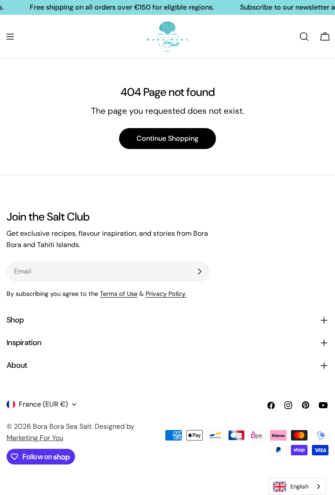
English (299, 486)
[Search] (304, 36)
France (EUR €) (43, 404)
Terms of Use (118, 294)
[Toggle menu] (10, 36)
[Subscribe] (199, 271)
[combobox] (297, 486)
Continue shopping (167, 138)
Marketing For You (35, 437)
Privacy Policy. (166, 294)
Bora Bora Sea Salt (62, 426)
